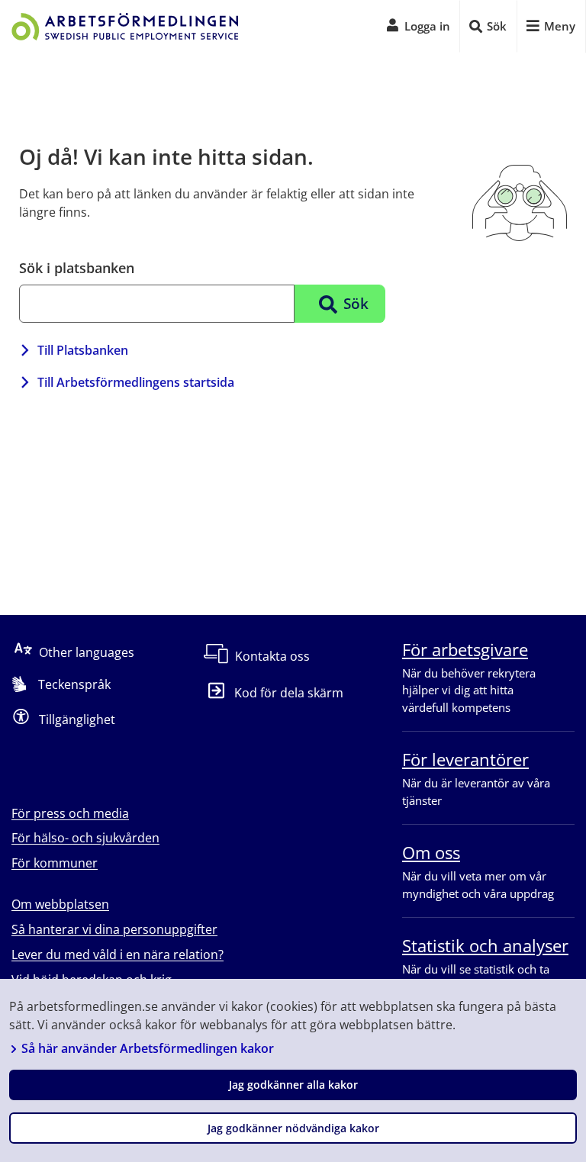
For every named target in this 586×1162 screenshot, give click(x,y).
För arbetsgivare (465, 649)
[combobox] (157, 304)
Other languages (86, 651)
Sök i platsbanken (76, 268)
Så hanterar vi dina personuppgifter (114, 929)
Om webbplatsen (60, 904)
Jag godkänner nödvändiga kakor (293, 1128)
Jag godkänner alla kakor (293, 1084)
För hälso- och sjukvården (85, 837)
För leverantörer (465, 759)
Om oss (431, 852)
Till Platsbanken (82, 350)
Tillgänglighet (77, 718)
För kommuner (54, 863)
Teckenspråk (74, 684)
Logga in (427, 26)
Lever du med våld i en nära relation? (117, 954)
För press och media (70, 813)
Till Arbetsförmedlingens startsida (135, 382)
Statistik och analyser (485, 945)
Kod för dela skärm (288, 692)
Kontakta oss (272, 656)
